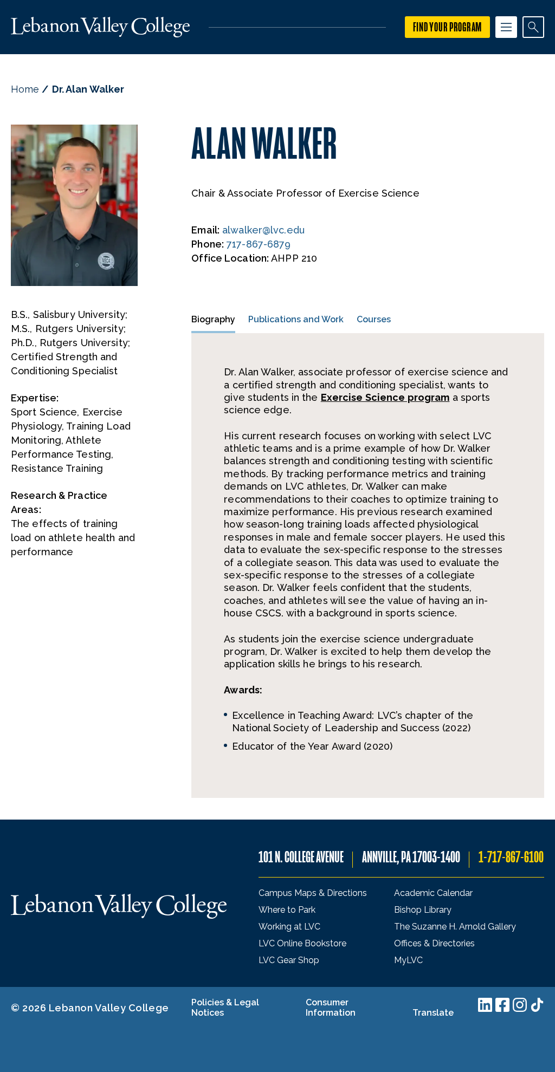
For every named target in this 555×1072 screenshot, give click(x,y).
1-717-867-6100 (511, 857)
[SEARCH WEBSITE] (533, 27)
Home (25, 89)
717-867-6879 (259, 244)
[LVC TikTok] (537, 1005)
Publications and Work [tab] (296, 319)
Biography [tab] (213, 319)
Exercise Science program (385, 397)
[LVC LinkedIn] (485, 1005)
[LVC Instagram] (520, 1005)
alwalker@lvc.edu (263, 230)
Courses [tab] (374, 319)
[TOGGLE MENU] (506, 27)
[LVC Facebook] (502, 1005)
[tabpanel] (367, 565)
